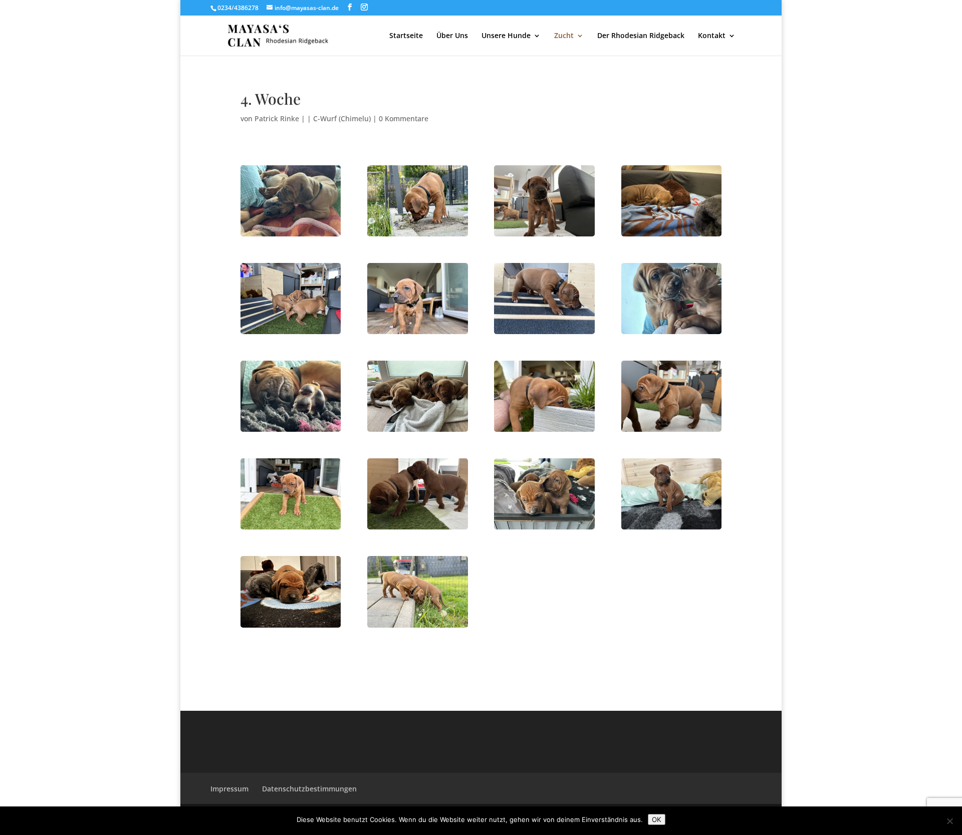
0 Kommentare (403, 118)
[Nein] (949, 821)
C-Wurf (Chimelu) (342, 118)
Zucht (564, 36)
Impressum (229, 788)
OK (656, 819)
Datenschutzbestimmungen (309, 788)
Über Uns (452, 36)
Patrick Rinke (277, 118)
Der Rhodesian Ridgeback (640, 36)
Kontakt (712, 36)
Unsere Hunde (506, 36)
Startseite (406, 36)
